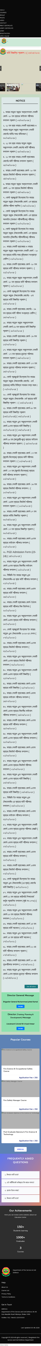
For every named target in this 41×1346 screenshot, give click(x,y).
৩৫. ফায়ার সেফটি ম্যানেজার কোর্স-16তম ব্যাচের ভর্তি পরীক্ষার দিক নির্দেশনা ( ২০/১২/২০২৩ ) (19, 606)
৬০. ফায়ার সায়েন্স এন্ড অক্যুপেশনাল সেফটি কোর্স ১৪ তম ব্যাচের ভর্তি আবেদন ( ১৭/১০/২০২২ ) (20, 937)
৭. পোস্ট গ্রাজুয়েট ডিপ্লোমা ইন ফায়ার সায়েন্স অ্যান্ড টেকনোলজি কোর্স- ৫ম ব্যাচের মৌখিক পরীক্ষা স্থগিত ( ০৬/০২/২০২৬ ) (20, 201)
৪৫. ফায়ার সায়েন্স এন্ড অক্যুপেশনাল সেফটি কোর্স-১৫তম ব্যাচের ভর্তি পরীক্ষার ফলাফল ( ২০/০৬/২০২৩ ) (20, 738)
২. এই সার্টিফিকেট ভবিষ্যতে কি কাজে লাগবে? (19, 1182)
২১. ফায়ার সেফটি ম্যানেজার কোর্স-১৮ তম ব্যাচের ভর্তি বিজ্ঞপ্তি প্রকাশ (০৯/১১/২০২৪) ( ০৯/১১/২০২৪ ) (19, 412)
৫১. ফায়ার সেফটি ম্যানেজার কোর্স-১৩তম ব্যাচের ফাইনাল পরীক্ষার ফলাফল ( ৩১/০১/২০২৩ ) (19, 815)
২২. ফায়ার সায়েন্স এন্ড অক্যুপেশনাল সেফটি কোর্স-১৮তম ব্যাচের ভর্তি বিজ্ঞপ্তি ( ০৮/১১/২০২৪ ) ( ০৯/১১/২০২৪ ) (20, 426)
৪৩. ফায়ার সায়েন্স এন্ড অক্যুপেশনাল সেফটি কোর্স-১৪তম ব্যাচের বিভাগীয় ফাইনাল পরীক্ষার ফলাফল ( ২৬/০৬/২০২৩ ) (20, 710)
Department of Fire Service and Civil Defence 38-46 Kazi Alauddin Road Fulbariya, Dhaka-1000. (19, 1313)
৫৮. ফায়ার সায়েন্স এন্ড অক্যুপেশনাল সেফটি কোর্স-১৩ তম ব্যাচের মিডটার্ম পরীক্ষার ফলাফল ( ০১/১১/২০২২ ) (20, 914)
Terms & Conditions (8, 1297)
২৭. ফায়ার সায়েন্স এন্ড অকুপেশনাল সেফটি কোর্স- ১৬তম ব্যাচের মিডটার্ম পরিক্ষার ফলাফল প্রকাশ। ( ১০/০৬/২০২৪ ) (19, 502)
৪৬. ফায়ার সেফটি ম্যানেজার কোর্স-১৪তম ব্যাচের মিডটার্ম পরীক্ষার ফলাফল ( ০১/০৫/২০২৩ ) (19, 751)
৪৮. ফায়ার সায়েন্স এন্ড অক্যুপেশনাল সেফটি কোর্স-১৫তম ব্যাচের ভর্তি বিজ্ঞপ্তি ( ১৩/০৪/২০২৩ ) (20, 778)
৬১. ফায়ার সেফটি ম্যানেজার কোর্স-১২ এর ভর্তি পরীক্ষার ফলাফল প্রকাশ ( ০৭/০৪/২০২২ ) (19, 951)
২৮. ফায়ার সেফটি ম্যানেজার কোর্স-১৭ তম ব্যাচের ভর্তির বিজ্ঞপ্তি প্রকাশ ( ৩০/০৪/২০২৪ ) (19, 515)
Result (2, 15)
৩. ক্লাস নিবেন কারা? (12, 1190)
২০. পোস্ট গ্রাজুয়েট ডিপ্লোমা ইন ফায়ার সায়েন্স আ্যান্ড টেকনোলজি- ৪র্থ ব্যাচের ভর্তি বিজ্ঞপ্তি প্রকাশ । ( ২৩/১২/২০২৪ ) (20, 398)
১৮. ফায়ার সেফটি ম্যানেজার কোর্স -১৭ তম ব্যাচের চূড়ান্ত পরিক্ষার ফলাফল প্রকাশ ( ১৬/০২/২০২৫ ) (20, 367)
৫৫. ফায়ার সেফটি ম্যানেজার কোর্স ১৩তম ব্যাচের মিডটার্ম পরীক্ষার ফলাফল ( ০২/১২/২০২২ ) (19, 869)
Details (20, 1006)
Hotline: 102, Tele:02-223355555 (12, 1317)
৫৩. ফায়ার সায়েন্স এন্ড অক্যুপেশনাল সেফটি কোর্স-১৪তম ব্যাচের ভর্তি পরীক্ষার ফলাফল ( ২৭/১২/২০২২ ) (20, 842)
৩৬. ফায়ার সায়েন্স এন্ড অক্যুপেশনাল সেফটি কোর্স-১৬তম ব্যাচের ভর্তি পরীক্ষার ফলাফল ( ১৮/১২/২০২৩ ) (20, 620)
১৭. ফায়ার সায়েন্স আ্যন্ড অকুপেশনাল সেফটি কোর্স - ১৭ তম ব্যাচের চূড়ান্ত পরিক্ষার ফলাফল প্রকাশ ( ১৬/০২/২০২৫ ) (20, 354)
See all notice (31, 986)
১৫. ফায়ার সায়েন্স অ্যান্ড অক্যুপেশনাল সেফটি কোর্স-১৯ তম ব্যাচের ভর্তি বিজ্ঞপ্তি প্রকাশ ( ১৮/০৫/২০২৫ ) (19, 326)
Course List (5, 1290)
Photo (2, 18)
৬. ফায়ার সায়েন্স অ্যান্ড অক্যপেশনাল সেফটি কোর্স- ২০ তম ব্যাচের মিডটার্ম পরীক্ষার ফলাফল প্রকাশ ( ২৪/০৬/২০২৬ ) (20, 188)
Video (2, 20)
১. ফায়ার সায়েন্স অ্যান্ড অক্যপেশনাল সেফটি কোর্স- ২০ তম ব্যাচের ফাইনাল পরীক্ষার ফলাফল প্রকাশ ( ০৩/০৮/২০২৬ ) (20, 116)
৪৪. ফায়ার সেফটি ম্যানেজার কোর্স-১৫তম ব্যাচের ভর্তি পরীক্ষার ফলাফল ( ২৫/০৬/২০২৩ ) (19, 724)
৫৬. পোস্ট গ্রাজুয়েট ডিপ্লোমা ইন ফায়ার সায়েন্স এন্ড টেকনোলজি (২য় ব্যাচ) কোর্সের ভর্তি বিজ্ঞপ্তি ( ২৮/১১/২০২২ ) (19, 883)
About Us (4, 1287)
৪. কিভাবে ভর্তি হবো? (12, 1198)
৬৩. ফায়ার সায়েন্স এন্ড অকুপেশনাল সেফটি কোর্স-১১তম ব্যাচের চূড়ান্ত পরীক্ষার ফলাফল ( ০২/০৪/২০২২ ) (20, 974)
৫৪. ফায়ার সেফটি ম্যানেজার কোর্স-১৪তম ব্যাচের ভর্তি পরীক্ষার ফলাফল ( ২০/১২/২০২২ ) (19, 856)
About (2, 10)
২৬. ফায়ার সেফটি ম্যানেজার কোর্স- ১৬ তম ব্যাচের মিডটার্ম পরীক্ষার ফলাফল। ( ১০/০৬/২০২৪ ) (20, 488)
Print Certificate (6, 26)
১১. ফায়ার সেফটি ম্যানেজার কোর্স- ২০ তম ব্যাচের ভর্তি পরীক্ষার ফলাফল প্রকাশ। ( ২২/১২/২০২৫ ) (20, 268)
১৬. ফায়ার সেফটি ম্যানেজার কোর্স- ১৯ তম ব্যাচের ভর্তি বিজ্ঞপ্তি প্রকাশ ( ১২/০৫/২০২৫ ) (20, 340)
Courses (3, 13)
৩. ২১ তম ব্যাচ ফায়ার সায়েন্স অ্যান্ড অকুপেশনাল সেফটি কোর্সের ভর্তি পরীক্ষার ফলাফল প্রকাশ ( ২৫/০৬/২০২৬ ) (19, 147)
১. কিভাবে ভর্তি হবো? (12, 1174)
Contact (3, 23)
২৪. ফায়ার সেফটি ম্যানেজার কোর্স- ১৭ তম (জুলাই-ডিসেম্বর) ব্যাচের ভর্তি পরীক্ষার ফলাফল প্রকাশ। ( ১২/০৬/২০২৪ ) (20, 457)
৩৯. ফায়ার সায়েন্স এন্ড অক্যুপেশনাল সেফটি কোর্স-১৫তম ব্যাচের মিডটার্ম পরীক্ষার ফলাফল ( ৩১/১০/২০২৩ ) (20, 660)
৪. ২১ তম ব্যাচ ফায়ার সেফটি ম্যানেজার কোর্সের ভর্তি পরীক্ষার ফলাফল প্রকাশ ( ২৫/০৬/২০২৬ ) (18, 161)
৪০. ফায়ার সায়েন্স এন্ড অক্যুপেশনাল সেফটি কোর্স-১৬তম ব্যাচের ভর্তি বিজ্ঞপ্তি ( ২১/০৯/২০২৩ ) (20, 674)
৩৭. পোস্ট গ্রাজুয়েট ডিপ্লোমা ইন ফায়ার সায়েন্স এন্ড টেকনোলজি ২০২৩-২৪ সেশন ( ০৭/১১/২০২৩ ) (19, 633)
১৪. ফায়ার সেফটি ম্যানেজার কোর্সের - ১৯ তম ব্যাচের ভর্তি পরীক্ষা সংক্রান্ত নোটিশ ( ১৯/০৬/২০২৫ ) (19, 313)
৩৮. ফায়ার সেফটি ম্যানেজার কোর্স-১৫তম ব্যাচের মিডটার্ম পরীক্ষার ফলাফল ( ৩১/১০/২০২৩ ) (19, 647)
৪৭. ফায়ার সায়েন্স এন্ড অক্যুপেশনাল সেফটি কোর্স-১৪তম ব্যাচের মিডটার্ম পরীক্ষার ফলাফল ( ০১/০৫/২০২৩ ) (20, 765)
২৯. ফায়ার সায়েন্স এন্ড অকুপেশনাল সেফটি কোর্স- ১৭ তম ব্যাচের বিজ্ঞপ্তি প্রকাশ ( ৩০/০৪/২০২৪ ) (19, 529)
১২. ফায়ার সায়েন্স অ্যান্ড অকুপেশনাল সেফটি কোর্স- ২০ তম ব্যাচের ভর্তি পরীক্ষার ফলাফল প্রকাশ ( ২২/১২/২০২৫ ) (20, 282)
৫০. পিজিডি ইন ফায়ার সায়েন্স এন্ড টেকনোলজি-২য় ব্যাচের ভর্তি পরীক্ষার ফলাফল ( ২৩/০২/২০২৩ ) (17, 801)
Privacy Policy (6, 1294)
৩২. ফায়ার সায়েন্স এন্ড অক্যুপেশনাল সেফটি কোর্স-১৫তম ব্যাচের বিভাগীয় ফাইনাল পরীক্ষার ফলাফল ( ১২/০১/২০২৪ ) (20, 565)
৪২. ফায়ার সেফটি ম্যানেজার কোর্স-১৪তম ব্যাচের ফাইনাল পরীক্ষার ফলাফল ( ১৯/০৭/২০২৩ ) (19, 697)
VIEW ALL (20, 1149)
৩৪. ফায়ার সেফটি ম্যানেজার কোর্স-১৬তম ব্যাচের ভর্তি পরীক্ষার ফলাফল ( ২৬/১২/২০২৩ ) (19, 592)
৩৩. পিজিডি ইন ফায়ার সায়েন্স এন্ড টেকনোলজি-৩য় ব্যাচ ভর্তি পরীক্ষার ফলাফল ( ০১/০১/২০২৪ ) (20, 579)
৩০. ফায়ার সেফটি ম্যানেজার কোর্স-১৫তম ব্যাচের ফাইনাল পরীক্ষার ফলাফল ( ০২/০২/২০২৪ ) (19, 542)
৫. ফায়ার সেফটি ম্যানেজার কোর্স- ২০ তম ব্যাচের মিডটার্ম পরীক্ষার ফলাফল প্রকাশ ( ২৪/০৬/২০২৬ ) (19, 174)
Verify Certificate (6, 28)
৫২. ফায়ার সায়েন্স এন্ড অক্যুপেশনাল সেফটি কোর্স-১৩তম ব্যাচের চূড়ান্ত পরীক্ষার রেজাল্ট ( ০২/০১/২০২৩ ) (20, 828)
